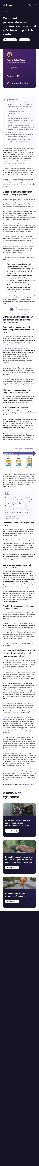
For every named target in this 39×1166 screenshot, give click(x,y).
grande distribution (26, 474)
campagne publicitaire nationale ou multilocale (16, 344)
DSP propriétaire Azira (27, 246)
